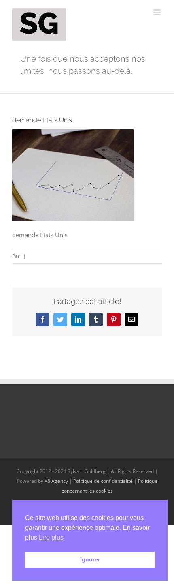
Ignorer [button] (90, 559)
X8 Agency (56, 481)
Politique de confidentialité (103, 481)
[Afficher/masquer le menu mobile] (157, 12)
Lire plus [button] (51, 537)
